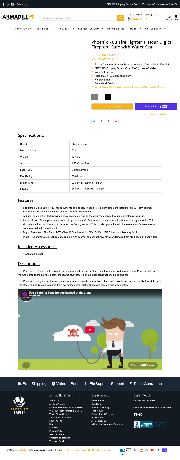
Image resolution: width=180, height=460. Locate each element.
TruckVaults (63, 28)
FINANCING (55, 421)
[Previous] (6, 40)
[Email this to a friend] (116, 121)
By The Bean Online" (69, 450)
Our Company (153, 28)
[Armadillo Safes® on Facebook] (3, 4)
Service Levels (56, 434)
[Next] (84, 40)
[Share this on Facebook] (101, 121)
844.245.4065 (148, 400)
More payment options (155, 114)
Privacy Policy (56, 431)
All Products (97, 417)
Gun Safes (42, 28)
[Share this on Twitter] (94, 121)
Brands (134, 28)
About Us (54, 400)
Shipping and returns (59, 437)
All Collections (98, 421)
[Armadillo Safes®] (18, 17)
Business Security (89, 28)
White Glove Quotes (59, 414)
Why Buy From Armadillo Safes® (65, 410)
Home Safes (22, 28)
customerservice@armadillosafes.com (152, 407)
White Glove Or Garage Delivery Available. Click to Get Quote (129, 87)
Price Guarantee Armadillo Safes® (66, 407)
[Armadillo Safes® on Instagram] (12, 4)
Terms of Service (57, 441)
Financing (22, 4)
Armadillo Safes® (22, 450)
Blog (51, 424)
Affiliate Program (57, 404)
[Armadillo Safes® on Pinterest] (8, 4)
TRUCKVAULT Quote (60, 417)
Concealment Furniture (102, 414)
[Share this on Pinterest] (108, 121)
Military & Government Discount (107, 424)
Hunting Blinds (116, 28)
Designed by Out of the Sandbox (95, 450)
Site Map (53, 427)
